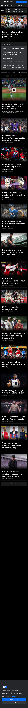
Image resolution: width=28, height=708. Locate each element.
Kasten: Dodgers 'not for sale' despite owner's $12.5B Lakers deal (12, 53)
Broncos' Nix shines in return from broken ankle (13, 49)
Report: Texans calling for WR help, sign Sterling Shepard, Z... (13, 335)
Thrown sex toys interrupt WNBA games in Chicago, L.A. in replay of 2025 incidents (14, 66)
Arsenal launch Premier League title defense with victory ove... (13, 364)
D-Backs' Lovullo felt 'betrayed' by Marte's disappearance (12, 166)
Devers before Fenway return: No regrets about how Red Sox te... (13, 252)
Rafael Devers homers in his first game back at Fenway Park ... (13, 106)
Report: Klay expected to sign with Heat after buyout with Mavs (13, 62)
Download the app (21, 1)
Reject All (14, 702)
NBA (14, 5)
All (7, 75)
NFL (10, 5)
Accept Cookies (14, 699)
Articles (13, 75)
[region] (14, 694)
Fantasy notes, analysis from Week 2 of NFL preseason (12, 34)
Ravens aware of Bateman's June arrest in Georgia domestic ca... (13, 138)
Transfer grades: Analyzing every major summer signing (12, 445)
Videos (20, 75)
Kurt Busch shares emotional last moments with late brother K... (12, 473)
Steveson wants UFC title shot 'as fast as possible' (13, 418)
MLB (20, 5)
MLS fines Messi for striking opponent (11, 308)
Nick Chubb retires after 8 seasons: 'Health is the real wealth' (14, 57)
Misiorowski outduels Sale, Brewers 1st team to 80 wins (13, 223)
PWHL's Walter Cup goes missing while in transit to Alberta (13, 195)
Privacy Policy (15, 696)
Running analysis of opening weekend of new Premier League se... (13, 280)
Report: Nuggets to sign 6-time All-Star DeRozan (13, 391)
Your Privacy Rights (14, 706)
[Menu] (2, 2)
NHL (17, 5)
